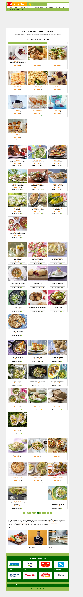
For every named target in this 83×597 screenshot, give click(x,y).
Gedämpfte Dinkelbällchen (37, 405)
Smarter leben (49, 7)
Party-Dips (10, 546)
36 (40, 513)
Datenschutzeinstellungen (43, 584)
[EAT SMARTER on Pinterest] (34, 588)
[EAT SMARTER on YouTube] (43, 588)
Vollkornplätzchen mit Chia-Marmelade (37, 307)
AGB (26, 584)
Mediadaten (22, 585)
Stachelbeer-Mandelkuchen (38, 87)
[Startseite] (17, 4)
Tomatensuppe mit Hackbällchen (17, 233)
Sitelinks (18, 584)
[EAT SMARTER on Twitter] (40, 588)
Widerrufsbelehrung (53, 584)
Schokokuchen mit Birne (37, 64)
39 (47, 513)
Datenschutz (34, 584)
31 (27, 513)
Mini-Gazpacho (37, 111)
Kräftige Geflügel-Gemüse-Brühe (18, 283)
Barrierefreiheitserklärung (14, 585)
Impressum (29, 584)
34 (35, 513)
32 (30, 513)
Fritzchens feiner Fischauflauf (57, 504)
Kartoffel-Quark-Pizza (38, 479)
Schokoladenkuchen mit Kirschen (17, 161)
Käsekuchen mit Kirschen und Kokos (58, 87)
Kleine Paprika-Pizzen (58, 455)
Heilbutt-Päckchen (18, 381)
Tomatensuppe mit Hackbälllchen (49, 521)
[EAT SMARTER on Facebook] (31, 588)
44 (51, 513)
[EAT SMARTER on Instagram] (37, 588)
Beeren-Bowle (54, 523)
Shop (64, 7)
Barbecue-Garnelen (37, 357)
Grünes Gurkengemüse (18, 307)
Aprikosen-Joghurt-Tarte (17, 479)
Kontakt (22, 584)
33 (32, 513)
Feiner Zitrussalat (18, 259)
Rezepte (16, 7)
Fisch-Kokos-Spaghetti (58, 185)
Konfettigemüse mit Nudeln (38, 161)
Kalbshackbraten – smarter (38, 209)
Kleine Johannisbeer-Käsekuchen (17, 111)
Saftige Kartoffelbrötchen (57, 357)
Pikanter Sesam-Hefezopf (57, 259)
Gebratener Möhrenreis (17, 357)
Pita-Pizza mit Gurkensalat (38, 259)
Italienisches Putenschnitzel (17, 185)
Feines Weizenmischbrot (57, 405)
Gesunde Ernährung (26, 7)
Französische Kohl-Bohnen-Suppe (37, 381)
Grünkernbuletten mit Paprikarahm (58, 479)
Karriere (14, 584)
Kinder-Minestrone (17, 405)
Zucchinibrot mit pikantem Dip (58, 64)
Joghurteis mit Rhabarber (57, 111)
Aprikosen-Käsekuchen (18, 331)
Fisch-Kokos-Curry (58, 307)
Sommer (10, 7)
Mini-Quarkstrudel (38, 283)
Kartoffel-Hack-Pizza (57, 161)
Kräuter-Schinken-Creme (57, 283)
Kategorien (27, 585)
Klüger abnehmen (38, 7)
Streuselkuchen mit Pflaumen (17, 87)
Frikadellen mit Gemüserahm (57, 381)
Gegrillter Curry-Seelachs (17, 455)
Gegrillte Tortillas (17, 209)
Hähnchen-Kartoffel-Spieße (18, 429)
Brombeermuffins (18, 135)
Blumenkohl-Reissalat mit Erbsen (37, 455)
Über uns (10, 584)
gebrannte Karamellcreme (23, 523)
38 (45, 513)
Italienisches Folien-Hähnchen (37, 185)
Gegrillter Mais (57, 209)
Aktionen (58, 7)
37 (42, 513)
